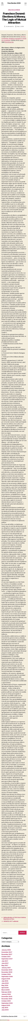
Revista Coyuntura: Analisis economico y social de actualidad (13, 38)
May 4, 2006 (20, 26)
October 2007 (6, 956)
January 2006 (6, 994)
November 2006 (6, 972)
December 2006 (6, 970)
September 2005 (7, 1003)
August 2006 (5, 979)
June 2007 (5, 963)
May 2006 (4, 985)
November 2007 (6, 954)
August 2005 (5, 1005)
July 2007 (4, 961)
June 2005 (5, 1010)
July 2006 (4, 981)
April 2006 (4, 987)
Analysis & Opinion (14, 9)
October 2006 (6, 974)
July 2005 (4, 1007)
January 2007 (6, 967)
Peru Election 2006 (14, 3)
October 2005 (6, 1001)
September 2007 (7, 959)
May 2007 (4, 965)
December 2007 (6, 952)
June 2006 (5, 983)
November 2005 (6, 998)
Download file (9, 42)
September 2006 (7, 976)
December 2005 (6, 996)
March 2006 (5, 990)
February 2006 (6, 992)
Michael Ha (11, 26)
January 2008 (6, 950)
